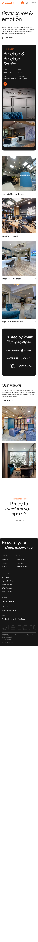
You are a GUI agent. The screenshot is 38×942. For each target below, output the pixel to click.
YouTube (21, 619)
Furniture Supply (21, 567)
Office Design (20, 560)
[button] (34, 3)
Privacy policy (6, 639)
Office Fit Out (20, 563)
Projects (4, 563)
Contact (4, 567)
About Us (5, 560)
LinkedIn (14, 619)
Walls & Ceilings (7, 591)
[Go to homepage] (8, 3)
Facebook (5, 619)
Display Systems (7, 584)
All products (5, 577)
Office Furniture (7, 588)
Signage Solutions (7, 581)
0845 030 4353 (8, 601)
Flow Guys (10, 643)
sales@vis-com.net (9, 610)
